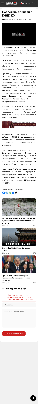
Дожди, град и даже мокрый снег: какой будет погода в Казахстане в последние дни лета (18, 220)
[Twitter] (16, 193)
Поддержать (27, 3)
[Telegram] (6, 193)
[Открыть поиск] (35, 3)
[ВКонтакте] (3, 193)
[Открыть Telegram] (33, 398)
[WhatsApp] (10, 193)
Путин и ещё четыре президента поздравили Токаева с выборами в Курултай (16, 278)
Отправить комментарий (14, 333)
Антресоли (6, 19)
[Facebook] (13, 193)
